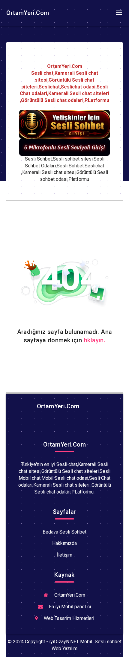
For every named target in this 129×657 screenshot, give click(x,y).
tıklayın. (95, 340)
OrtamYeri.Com (27, 12)
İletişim (64, 555)
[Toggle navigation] (118, 12)
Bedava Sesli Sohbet (64, 532)
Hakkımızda (64, 543)
